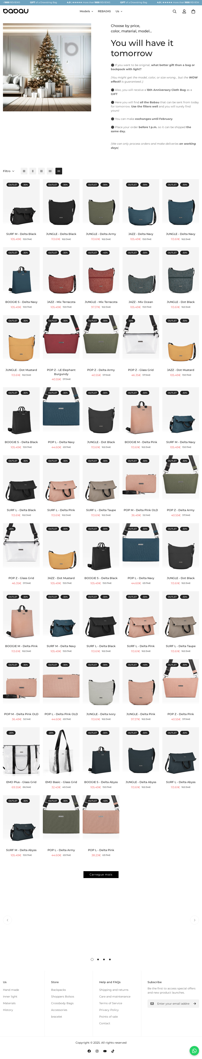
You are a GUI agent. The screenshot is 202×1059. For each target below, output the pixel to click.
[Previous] (7, 920)
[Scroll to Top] (194, 1037)
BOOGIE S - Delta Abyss (101, 782)
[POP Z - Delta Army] (101, 339)
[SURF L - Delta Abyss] (180, 751)
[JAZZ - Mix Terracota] (61, 271)
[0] (193, 11)
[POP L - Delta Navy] (61, 411)
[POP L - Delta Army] (61, 819)
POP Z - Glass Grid (141, 370)
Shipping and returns (113, 990)
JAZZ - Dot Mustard (180, 370)
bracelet (56, 1016)
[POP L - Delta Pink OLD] (61, 683)
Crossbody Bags (62, 1003)
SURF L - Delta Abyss (180, 782)
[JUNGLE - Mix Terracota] (101, 271)
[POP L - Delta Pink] (101, 819)
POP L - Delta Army (61, 850)
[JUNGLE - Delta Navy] (180, 203)
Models (85, 11)
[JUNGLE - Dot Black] (180, 271)
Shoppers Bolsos (62, 996)
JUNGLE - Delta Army (101, 234)
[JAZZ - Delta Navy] (141, 203)
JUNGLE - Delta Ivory (101, 714)
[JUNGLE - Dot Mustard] (21, 339)
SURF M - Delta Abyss (21, 850)
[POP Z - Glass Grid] (141, 339)
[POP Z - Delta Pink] (180, 683)
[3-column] (41, 171)
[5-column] (58, 171)
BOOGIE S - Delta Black (21, 442)
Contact (104, 1023)
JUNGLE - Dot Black (181, 302)
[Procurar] (174, 11)
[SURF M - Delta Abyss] (21, 819)
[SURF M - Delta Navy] (180, 411)
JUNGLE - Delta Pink (140, 714)
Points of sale (108, 1016)
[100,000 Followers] (97, 1051)
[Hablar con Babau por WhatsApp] (194, 1050)
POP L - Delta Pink (101, 850)
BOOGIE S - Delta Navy (21, 302)
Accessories (59, 1010)
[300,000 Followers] (89, 1051)
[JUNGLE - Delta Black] (61, 203)
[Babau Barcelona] (16, 11)
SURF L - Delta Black (21, 510)
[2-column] (32, 171)
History (8, 1010)
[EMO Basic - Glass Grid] (61, 751)
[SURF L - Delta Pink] (61, 479)
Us (117, 11)
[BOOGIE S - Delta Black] (21, 411)
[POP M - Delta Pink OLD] (141, 479)
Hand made (11, 990)
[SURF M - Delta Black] (21, 203)
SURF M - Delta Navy (180, 442)
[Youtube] (105, 1051)
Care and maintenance (114, 996)
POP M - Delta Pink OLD (141, 510)
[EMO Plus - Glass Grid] (21, 751)
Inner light (10, 996)
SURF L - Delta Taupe (101, 510)
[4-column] (50, 171)
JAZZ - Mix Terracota (61, 302)
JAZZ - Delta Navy (140, 234)
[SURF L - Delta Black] (21, 479)
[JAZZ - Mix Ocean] (141, 271)
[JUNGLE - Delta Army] (101, 203)
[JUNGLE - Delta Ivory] (101, 683)
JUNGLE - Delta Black (61, 234)
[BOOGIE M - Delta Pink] (141, 411)
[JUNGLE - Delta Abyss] (141, 751)
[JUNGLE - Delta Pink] (141, 683)
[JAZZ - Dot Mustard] (180, 339)
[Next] (194, 920)
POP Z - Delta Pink (180, 714)
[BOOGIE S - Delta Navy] (21, 271)
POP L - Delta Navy (61, 442)
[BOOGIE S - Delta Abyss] (101, 751)
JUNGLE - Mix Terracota (101, 302)
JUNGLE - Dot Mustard (21, 370)
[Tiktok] (112, 1051)
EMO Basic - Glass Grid (61, 782)
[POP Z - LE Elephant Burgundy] (61, 339)
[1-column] (24, 171)
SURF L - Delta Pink (61, 510)
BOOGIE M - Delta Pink (141, 442)
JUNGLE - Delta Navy (180, 234)
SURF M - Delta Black (21, 234)
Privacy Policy (109, 1010)
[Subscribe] (194, 1003)
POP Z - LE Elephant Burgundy (61, 372)
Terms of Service (110, 1003)
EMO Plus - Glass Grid (21, 782)
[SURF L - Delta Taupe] (101, 479)
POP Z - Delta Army (101, 370)
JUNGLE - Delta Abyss (141, 782)
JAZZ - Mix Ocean (141, 302)
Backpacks (58, 990)
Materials (9, 1003)
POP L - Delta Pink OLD (61, 714)
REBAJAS (104, 11)
